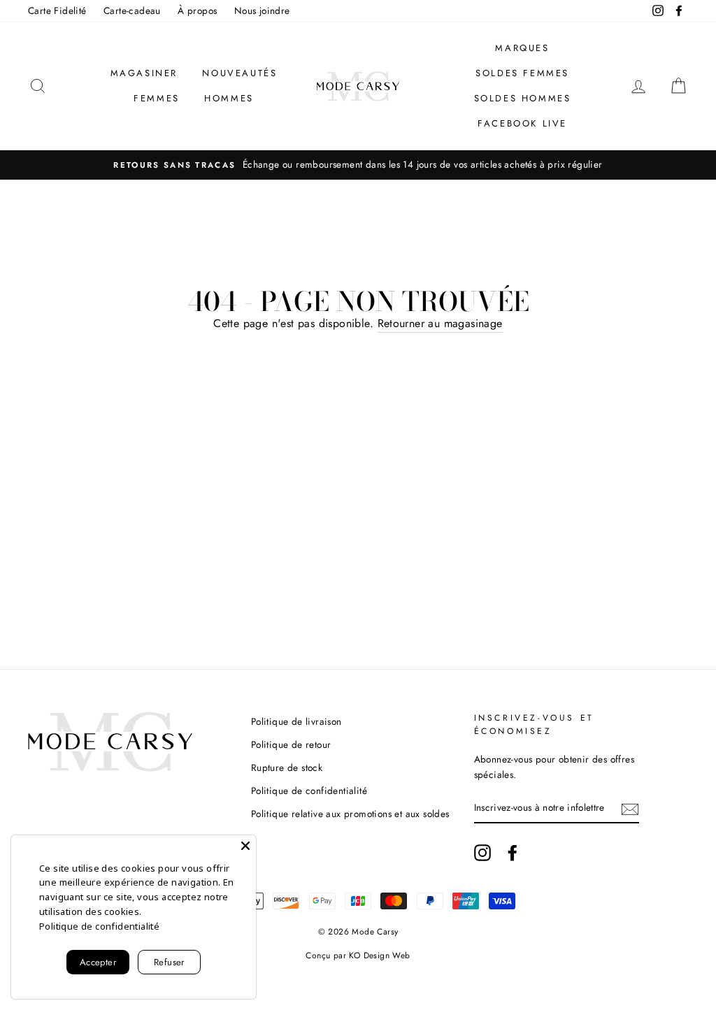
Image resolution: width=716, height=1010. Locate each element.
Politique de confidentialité (309, 791)
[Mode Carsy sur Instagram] (482, 852)
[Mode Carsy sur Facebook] (512, 852)
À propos (197, 10)
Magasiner (144, 73)
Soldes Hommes (522, 98)
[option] (358, 165)
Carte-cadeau (132, 10)
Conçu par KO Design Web (358, 955)
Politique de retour (291, 744)
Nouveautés (239, 73)
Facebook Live (522, 123)
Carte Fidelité (57, 10)
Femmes (157, 98)
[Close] (245, 846)
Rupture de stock (286, 767)
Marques (522, 48)
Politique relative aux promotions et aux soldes (350, 814)
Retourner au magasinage (440, 323)
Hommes (229, 98)
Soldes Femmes (522, 73)
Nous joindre (262, 10)
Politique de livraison (296, 721)
